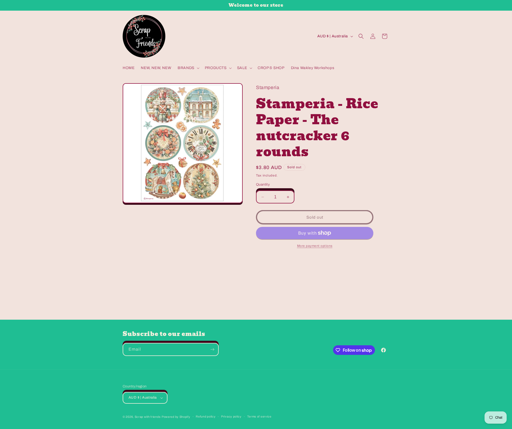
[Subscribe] (212, 349)
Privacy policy (231, 416)
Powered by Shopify (176, 416)
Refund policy (205, 416)
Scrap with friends (148, 416)
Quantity (263, 184)
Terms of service (259, 416)
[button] (188, 68)
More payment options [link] (315, 246)
